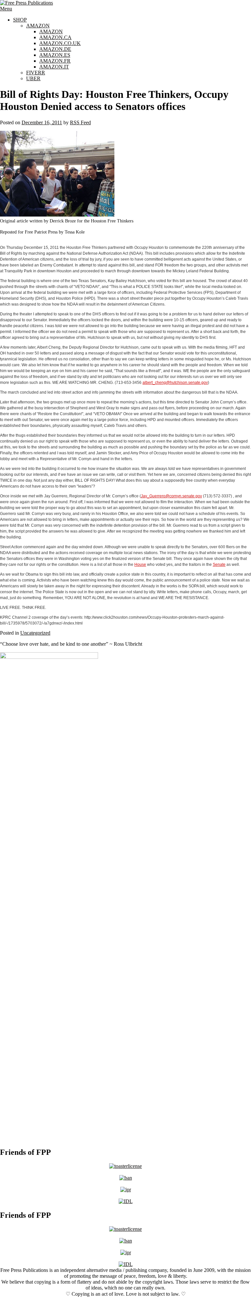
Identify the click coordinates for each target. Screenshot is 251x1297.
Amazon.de (55, 49)
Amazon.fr (55, 61)
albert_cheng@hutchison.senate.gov (175, 382)
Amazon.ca (55, 37)
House (140, 564)
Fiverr (35, 72)
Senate (219, 564)
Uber (33, 78)
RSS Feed (80, 122)
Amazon (38, 25)
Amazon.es (54, 55)
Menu (6, 8)
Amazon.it (54, 66)
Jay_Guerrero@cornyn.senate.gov (171, 496)
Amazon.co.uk (60, 43)
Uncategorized (35, 633)
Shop (20, 20)
